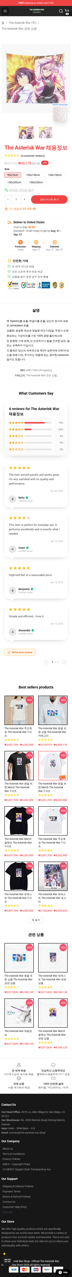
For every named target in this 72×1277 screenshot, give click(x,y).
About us (8, 1148)
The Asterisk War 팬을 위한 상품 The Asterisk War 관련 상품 (18, 979)
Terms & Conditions (14, 1153)
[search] (61, 11)
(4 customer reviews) (33, 155)
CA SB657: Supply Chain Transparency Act (27, 1169)
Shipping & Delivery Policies (18, 1186)
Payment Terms (11, 1191)
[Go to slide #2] (45, 132)
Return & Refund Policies (17, 1196)
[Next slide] (65, 78)
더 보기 (36, 920)
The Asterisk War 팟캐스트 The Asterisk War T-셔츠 (18, 898)
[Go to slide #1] (26, 132)
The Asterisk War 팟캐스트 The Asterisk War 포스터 (52, 898)
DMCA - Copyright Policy (16, 1164)
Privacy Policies (11, 1159)
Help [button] (65, 1272)
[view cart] (67, 11)
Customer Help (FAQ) (15, 1206)
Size (6, 169)
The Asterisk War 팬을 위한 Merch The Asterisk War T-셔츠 (18, 787)
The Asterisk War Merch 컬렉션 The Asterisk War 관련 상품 (52, 1035)
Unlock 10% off (7, 1261)
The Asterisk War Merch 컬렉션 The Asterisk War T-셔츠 (18, 842)
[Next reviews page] (64, 662)
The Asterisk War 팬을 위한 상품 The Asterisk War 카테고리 (52, 732)
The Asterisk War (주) (22, 23)
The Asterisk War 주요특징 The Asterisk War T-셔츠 (18, 732)
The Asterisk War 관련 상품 (19, 28)
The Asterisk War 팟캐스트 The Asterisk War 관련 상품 (52, 979)
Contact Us (9, 1201)
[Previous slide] (7, 78)
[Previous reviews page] (46, 662)
